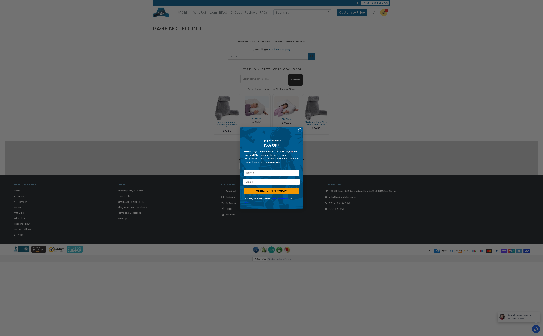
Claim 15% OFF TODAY (271, 190)
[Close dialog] (300, 130)
